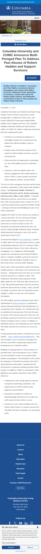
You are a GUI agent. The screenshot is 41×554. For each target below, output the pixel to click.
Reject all (30, 547)
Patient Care (21, 464)
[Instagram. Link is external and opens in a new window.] (31, 523)
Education (20, 459)
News (20, 454)
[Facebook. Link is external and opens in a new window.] (9, 523)
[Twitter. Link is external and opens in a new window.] (15, 523)
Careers (20, 450)
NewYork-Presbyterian (20, 434)
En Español (33, 79)
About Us (20, 445)
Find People (20, 473)
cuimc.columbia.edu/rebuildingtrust (21, 337)
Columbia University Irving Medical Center (20, 428)
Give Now (20, 488)
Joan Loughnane (25, 240)
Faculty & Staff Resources (20, 483)
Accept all (11, 547)
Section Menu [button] (21, 44)
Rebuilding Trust (7, 35)
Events (20, 478)
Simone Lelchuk (19, 303)
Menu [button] (36, 18)
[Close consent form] (37, 527)
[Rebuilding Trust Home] (20, 10)
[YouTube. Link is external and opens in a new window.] (20, 523)
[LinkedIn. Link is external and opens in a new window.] (26, 523)
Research (20, 469)
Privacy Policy (20, 551)
